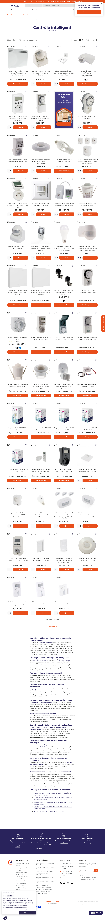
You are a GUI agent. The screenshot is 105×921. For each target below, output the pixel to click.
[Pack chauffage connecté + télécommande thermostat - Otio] (41, 456)
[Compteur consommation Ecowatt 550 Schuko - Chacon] (17, 545)
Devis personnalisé (21, 881)
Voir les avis (64, 843)
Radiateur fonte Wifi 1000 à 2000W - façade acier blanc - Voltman (17, 292)
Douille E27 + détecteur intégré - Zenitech (64, 160)
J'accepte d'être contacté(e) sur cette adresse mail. (89, 878)
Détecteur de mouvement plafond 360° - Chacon (87, 559)
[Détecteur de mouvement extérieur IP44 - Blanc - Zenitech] (41, 58)
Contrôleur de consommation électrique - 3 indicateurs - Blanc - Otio (17, 118)
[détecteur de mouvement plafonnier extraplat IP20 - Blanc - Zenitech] (41, 147)
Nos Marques (19, 870)
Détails (18, 847)
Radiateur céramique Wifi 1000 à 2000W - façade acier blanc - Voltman (41, 292)
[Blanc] (88, 80)
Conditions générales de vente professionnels (87, 904)
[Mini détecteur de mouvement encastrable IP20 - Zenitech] (17, 371)
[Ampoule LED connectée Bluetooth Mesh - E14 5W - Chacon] (41, 500)
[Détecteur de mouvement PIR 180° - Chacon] (17, 234)
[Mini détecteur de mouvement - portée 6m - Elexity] (87, 371)
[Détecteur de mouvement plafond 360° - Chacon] (87, 545)
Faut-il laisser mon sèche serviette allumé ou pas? (50, 811)
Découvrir (64, 124)
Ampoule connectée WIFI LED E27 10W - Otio (18, 470)
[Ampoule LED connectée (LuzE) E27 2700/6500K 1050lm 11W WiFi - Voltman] (64, 234)
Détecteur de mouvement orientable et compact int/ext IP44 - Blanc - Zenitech (87, 248)
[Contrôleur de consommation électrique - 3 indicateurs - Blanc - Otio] (17, 103)
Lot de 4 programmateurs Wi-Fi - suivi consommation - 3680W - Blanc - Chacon (87, 161)
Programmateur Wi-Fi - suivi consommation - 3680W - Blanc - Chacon (18, 515)
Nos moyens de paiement (23, 868)
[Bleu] (20, 348)
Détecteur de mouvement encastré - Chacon (87, 204)
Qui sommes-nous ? (21, 883)
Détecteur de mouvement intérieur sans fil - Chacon (87, 470)
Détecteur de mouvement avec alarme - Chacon (41, 603)
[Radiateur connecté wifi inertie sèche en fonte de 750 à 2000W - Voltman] (17, 58)
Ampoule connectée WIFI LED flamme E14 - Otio (64, 429)
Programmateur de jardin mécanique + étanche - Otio (64, 338)
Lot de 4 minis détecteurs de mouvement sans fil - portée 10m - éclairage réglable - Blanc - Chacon (64, 516)
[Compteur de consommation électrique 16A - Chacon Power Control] (41, 234)
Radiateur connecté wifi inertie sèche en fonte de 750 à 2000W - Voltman (18, 73)
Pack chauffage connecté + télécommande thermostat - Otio (41, 471)
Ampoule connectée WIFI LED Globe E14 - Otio (41, 429)
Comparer (74, 40)
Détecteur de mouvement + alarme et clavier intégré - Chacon (17, 604)
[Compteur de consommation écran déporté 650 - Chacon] (64, 190)
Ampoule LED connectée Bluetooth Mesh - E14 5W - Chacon (41, 515)
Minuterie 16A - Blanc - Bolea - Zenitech (87, 117)
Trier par (22, 40)
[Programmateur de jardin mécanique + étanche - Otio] (64, 324)
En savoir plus (40, 849)
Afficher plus (52, 626)
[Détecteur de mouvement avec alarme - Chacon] (41, 589)
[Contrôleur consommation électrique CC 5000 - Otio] (64, 456)
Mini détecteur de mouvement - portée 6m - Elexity (87, 385)
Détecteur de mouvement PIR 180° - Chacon (18, 247)
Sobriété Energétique (42, 885)
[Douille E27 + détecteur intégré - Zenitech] (64, 147)
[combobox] (51, 5)
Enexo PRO (55, 902)
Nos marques (30, 14)
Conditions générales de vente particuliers (88, 901)
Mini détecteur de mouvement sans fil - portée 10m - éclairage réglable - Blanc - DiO (87, 515)
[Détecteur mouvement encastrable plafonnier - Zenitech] (41, 371)
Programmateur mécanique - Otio (17, 338)
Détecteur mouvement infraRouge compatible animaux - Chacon (64, 560)
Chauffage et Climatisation (13, 9)
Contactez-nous (20, 885)
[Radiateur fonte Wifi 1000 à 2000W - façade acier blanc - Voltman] (17, 277)
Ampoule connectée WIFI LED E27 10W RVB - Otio (87, 429)
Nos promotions (21, 14)
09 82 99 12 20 (66, 863)
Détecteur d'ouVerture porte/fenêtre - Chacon (41, 559)
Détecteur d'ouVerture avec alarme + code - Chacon (64, 603)
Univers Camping (11, 14)
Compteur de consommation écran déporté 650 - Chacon (64, 204)
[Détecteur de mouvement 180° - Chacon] (87, 58)
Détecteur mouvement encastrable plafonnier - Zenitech (41, 386)
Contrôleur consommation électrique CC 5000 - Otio (64, 470)
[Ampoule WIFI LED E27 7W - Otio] (17, 415)
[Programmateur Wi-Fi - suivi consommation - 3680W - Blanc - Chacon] (17, 500)
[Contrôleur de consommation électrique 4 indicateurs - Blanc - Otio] (17, 190)
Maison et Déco (67, 11)
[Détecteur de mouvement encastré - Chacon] (87, 190)
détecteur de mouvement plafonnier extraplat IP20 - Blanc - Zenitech (41, 161)
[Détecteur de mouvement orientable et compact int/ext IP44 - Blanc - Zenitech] (87, 234)
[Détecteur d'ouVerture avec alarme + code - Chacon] (64, 589)
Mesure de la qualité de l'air (54, 11)
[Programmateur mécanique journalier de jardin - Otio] (87, 324)
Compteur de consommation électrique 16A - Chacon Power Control (41, 248)
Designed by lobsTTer (52, 903)
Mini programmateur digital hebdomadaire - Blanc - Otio (17, 160)
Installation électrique (46, 9)
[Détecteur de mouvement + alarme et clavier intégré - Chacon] (17, 589)
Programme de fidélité (22, 863)
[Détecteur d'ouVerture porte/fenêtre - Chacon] (41, 545)
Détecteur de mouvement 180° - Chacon (87, 72)
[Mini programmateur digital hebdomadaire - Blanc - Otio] (17, 147)
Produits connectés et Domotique (15, 11)
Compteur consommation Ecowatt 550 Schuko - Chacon (18, 559)
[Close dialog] (101, 3)
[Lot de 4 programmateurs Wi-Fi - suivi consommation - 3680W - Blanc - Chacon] (87, 147)
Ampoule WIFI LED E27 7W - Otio (17, 429)
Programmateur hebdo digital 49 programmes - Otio (41, 338)
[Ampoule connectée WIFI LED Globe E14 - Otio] (41, 415)
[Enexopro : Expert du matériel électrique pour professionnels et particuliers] (13, 5)
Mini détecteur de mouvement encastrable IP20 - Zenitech (17, 385)
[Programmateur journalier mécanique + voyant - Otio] (87, 277)
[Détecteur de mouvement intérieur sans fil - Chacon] (87, 456)
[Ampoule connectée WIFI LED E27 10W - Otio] (17, 456)
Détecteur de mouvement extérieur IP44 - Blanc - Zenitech (41, 73)
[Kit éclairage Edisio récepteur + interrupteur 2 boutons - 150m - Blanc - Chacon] (64, 58)
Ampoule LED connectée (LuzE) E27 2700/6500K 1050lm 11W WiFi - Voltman (64, 248)
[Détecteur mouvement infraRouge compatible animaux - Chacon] (64, 545)
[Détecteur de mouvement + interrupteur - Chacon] (41, 190)
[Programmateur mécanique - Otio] (17, 324)
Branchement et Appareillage (31, 9)
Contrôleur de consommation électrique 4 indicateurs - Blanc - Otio (17, 205)
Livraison (18, 865)
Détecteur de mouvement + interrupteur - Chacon (41, 204)
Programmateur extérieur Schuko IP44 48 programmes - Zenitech (41, 118)
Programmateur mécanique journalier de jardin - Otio (87, 338)
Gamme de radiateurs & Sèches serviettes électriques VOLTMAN (45, 873)
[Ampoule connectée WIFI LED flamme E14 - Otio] (64, 415)
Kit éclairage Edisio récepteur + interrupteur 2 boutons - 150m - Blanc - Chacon (64, 73)
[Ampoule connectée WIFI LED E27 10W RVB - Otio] (87, 415)
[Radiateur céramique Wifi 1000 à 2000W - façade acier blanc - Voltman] (41, 277)
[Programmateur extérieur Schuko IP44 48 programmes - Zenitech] (41, 103)
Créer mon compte (89, 12)
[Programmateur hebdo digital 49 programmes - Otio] (41, 324)
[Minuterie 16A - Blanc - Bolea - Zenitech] (87, 103)
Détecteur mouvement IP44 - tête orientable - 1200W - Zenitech (64, 292)
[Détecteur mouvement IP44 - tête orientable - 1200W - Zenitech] (64, 277)
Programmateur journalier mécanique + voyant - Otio (87, 291)
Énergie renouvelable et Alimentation (35, 11)
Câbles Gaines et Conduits (61, 9)
